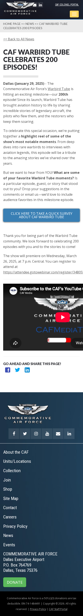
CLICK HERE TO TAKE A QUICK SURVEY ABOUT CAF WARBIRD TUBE (41, 215)
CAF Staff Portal (58, 609)
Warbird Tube (59, 88)
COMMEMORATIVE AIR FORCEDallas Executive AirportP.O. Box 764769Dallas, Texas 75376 (30, 562)
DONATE (15, 582)
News (30, 23)
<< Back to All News (18, 39)
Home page (12, 23)
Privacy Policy (38, 609)
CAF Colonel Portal (67, 4)
